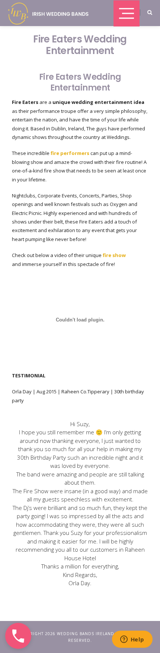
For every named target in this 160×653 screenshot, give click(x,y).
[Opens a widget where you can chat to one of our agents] (132, 640)
